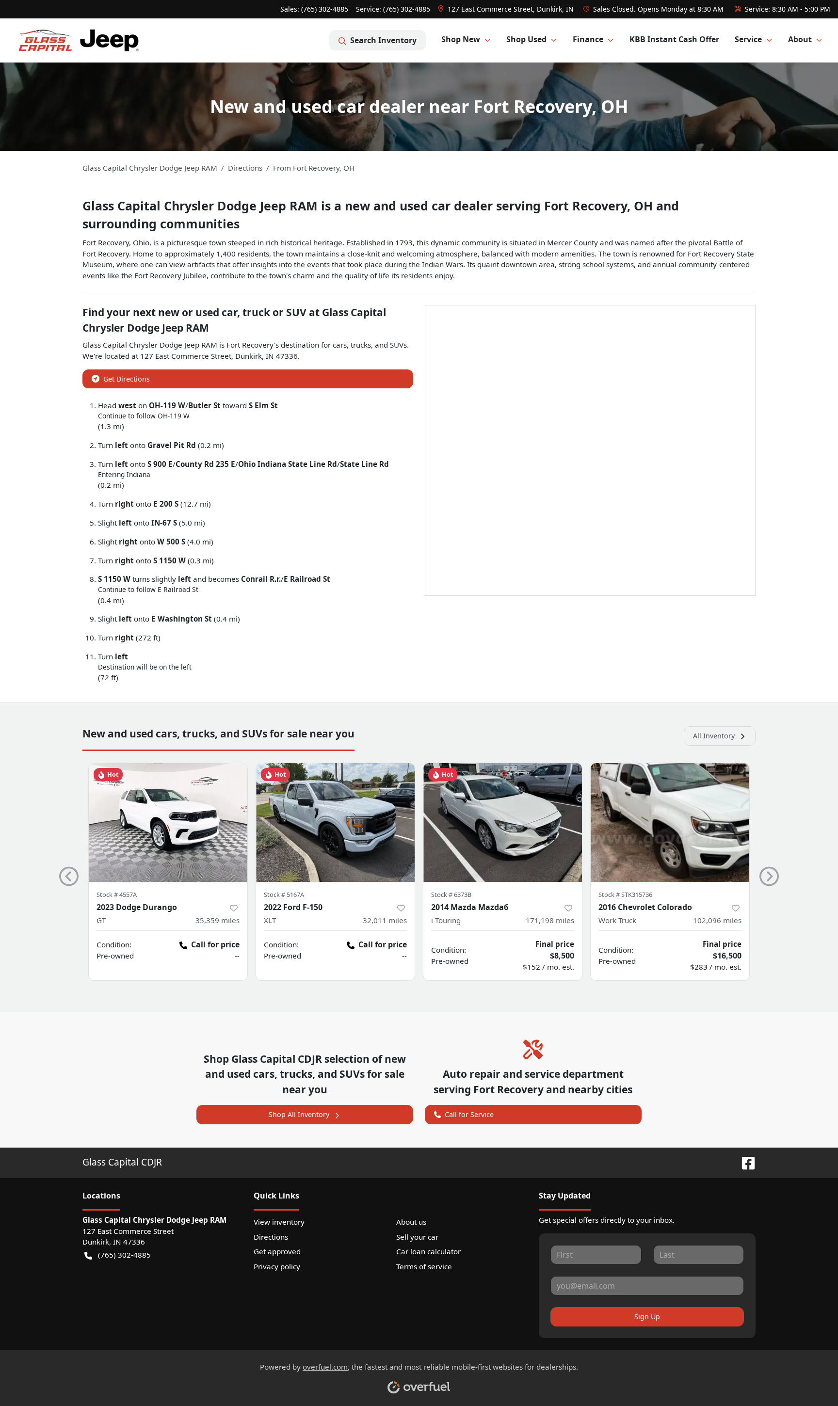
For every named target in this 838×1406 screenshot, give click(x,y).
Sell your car (417, 1237)
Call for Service (469, 1114)
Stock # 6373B (451, 894)
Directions (271, 1237)
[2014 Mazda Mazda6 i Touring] (502, 822)
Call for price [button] (215, 944)
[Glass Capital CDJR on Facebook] (744, 1161)
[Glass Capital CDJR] (79, 40)
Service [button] (748, 39)
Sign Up (647, 1316)
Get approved (277, 1251)
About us (411, 1222)
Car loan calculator (428, 1251)
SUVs (398, 345)
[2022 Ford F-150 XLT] (335, 822)
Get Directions (126, 378)
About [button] (800, 39)
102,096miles (717, 920)
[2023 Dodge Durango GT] (168, 822)
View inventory (279, 1222)
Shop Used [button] (526, 39)
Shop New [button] (460, 39)
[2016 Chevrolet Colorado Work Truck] (670, 822)
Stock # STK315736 (625, 894)
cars (340, 345)
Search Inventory (383, 40)
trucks (361, 345)
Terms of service (424, 1266)
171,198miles (550, 920)
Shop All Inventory (299, 1114)
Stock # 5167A (284, 894)
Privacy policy (277, 1266)
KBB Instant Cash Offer (674, 39)
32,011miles (385, 920)
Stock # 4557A (117, 894)
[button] (507, 9)
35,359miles (217, 920)
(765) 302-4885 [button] (124, 1255)
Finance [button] (588, 39)
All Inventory (714, 735)
